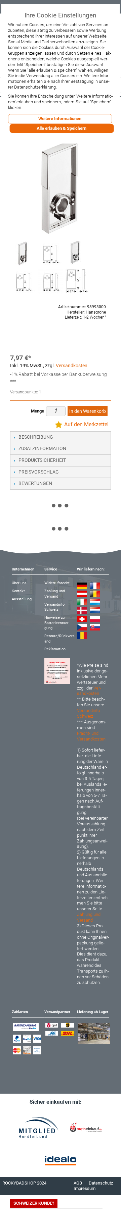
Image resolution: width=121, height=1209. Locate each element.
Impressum (84, 1188)
